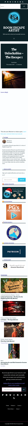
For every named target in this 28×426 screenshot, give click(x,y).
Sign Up (22, 179)
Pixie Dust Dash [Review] (7, 341)
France (2, 318)
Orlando (6, 339)
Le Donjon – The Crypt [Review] (9, 320)
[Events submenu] (21, 405)
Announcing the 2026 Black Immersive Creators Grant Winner (14, 363)
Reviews (13, 295)
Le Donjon (6, 318)
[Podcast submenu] (15, 405)
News (2, 360)
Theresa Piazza (4, 343)
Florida (2, 339)
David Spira (14, 62)
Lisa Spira (3, 366)
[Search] (24, 6)
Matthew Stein (4, 300)
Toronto (18, 295)
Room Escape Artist (14, 29)
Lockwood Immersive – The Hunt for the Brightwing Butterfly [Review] (12, 297)
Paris (10, 318)
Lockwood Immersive (6, 295)
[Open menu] (14, 38)
